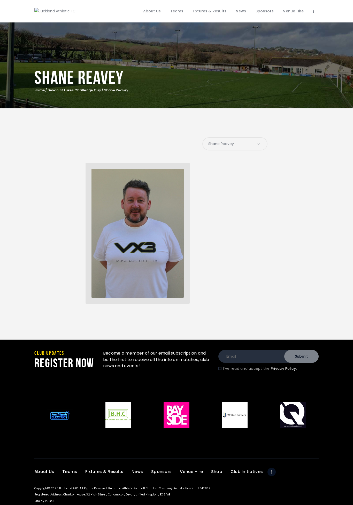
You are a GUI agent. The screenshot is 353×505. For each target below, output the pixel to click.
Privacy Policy (283, 368)
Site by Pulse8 (44, 501)
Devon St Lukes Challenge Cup (74, 90)
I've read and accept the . (260, 368)
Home (39, 90)
